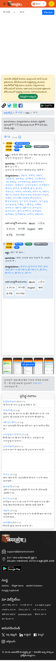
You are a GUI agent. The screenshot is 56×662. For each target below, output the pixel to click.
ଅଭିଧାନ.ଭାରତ (40, 609)
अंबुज (23, 175)
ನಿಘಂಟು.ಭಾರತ (24, 609)
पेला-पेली (7, 410)
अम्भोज (19, 178)
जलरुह (9, 191)
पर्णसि (17, 198)
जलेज (18, 191)
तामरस (36, 191)
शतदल (36, 207)
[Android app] (12, 568)
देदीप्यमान (9, 401)
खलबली (7, 486)
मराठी (21, 229)
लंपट (6, 474)
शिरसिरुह (33, 269)
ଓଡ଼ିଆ (41, 223)
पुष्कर (33, 201)
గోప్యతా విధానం (18, 585)
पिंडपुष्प (35, 198)
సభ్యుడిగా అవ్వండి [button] (28, 96)
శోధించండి (48, 12)
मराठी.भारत (26, 605)
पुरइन (23, 201)
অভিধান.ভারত (8, 614)
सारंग (28, 273)
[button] (6, 366)
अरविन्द (40, 178)
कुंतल (23, 266)
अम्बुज (9, 178)
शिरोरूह (19, 273)
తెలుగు (32, 223)
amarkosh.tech (25, 614)
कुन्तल (32, 266)
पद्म (45, 195)
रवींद (20, 204)
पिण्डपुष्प (11, 201)
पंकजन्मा (25, 195)
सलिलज (39, 214)
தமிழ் (9, 234)
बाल (7, 269)
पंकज (16, 195)
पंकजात (36, 195)
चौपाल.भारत (40, 614)
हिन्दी (19, 112)
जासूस (6, 510)
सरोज (30, 214)
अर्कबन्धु (23, 182)
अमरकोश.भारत (9, 605)
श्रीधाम (36, 211)
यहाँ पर (37, 383)
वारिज (18, 207)
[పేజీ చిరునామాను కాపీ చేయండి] (4, 105)
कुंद (32, 188)
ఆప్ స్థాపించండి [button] (28, 364)
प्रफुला (43, 201)
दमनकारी (8, 446)
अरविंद (29, 178)
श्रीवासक (20, 214)
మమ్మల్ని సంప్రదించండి (10, 590)
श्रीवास (9, 214)
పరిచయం (5, 585)
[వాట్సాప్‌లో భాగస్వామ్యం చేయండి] (15, 105)
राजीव (38, 204)
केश (40, 266)
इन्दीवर (44, 185)
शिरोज (43, 269)
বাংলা (40, 229)
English (31, 229)
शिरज (14, 269)
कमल (16, 188)
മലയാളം (20, 234)
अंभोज (31, 175)
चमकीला (7, 522)
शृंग (19, 211)
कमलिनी (24, 188)
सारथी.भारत (8, 619)
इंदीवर (19, 185)
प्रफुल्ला (10, 204)
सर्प (6, 498)
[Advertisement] (28, 45)
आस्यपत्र (37, 182)
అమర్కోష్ (8, 112)
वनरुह (9, 207)
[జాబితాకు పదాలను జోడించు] (20, 137)
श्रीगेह (27, 211)
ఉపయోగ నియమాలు (34, 585)
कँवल (8, 188)
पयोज (8, 198)
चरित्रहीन (9, 422)
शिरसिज (22, 269)
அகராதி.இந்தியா (43, 605)
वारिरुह (27, 207)
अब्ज (39, 175)
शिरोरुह (9, 273)
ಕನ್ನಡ (10, 229)
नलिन (45, 191)
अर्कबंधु (10, 182)
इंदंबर (9, 185)
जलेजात (27, 191)
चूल (45, 266)
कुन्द (39, 188)
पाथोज (26, 198)
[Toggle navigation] (4, 4)
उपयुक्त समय (12, 434)
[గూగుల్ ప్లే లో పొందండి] (47, 105)
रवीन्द (29, 204)
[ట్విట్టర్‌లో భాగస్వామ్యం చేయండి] (9, 105)
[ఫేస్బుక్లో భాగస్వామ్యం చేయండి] (20, 105)
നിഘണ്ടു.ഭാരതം (8, 609)
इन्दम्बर (31, 185)
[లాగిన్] (51, 3)
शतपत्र (10, 211)
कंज (7, 137)
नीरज (8, 195)
